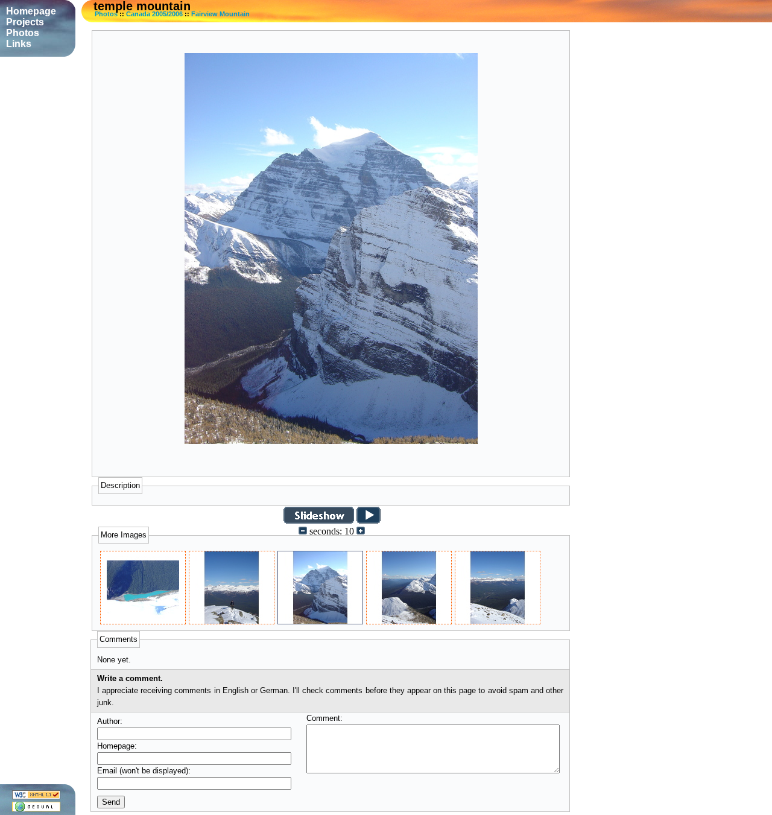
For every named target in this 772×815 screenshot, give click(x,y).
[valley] (409, 621)
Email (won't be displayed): (144, 770)
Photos (106, 13)
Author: (109, 721)
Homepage (31, 11)
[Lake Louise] (143, 621)
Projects (25, 22)
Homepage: (117, 745)
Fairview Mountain (220, 13)
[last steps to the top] (231, 621)
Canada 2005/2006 (154, 13)
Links (18, 44)
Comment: (324, 718)
